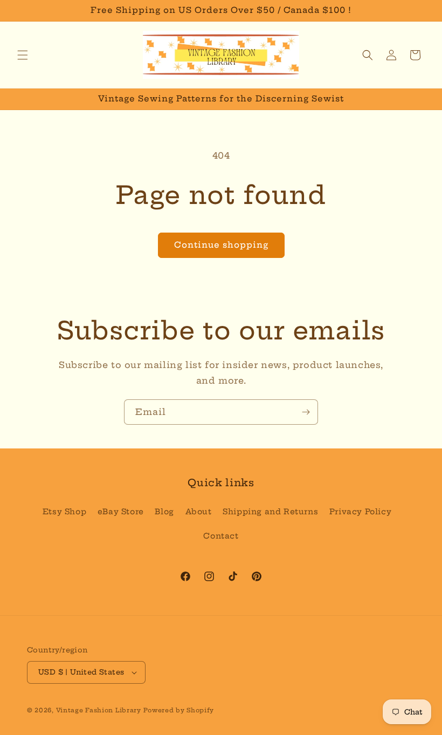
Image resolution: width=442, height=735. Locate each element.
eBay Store (121, 511)
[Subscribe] (305, 412)
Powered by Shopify (178, 710)
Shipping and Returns (270, 511)
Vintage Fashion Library (98, 710)
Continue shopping (221, 245)
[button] (22, 55)
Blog (164, 511)
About (198, 511)
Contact (220, 536)
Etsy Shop (64, 511)
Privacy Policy (360, 511)
